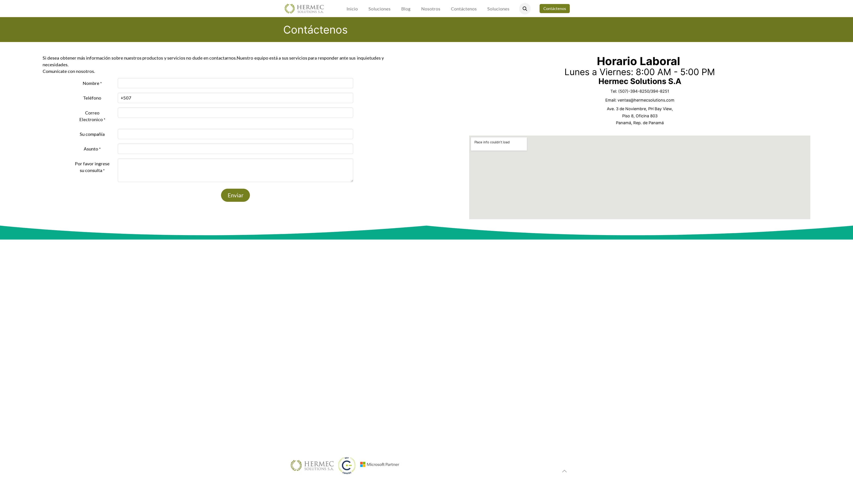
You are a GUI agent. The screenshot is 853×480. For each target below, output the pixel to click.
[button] (525, 8)
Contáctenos (554, 8)
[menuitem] (352, 9)
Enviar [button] (235, 195)
